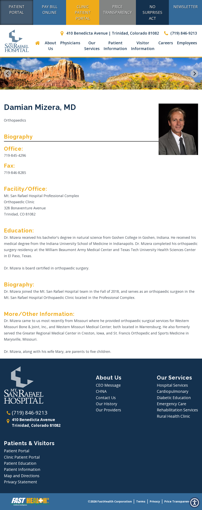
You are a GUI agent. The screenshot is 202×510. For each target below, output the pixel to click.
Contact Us (106, 397)
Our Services (92, 45)
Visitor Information (142, 45)
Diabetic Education (174, 397)
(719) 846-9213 (183, 33)
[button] (37, 45)
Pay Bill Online (49, 9)
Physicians (70, 42)
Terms (140, 501)
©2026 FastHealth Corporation (110, 501)
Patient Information (115, 45)
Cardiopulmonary (172, 391)
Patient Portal (16, 9)
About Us (50, 45)
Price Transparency (117, 9)
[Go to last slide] (7, 73)
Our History (106, 403)
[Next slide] (194, 73)
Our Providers (108, 410)
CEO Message (108, 385)
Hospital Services (172, 385)
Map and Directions (21, 475)
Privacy (155, 501)
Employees (187, 42)
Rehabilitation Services (177, 410)
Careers (165, 42)
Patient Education (20, 463)
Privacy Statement (20, 481)
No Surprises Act (152, 12)
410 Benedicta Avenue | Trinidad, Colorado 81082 (112, 33)
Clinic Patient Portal (83, 12)
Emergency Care (171, 403)
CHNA (101, 391)
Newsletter (185, 6)
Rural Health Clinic (173, 416)
